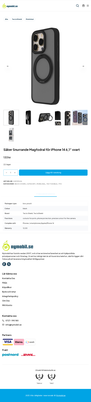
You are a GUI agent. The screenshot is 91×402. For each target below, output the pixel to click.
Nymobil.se (60, 395)
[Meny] (88, 6)
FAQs (4, 283)
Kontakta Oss (8, 278)
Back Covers (20, 184)
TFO (60, 184)
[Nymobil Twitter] (9, 264)
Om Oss (6, 300)
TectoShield (17, 19)
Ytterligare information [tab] (45, 194)
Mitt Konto (7, 305)
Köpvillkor (7, 287)
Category (31, 184)
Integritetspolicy (10, 296)
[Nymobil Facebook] (4, 264)
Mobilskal (30, 19)
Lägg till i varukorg (53, 172)
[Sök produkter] (77, 5)
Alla (6, 19)
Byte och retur (9, 291)
